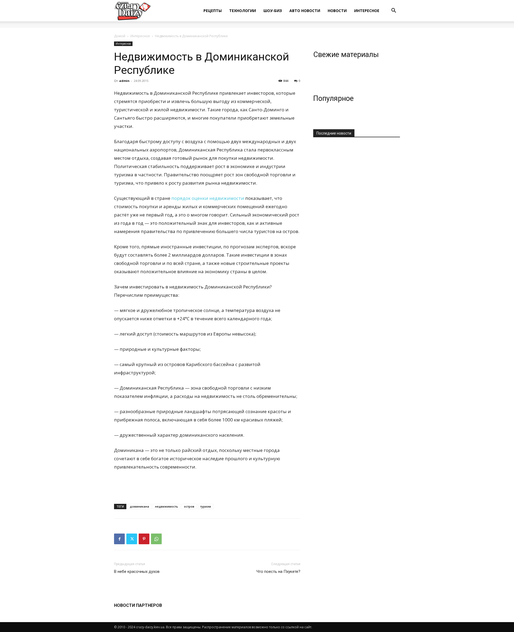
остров (189, 506)
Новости (337, 10)
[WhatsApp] (156, 539)
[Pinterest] (144, 539)
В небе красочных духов (137, 571)
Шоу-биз (272, 10)
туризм (205, 506)
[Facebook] (119, 539)
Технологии (242, 10)
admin (124, 81)
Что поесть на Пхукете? (278, 571)
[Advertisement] (207, 486)
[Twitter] (131, 539)
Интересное (366, 10)
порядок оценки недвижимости (207, 198)
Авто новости (304, 10)
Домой (119, 36)
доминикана (139, 506)
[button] (393, 11)
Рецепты (212, 10)
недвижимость (166, 506)
